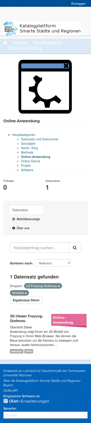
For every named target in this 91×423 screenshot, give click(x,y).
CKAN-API (10, 390)
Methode (27, 152)
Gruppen (20, 42)
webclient (16, 351)
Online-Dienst (30, 161)
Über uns (22, 228)
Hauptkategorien (48, 42)
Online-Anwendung (25, 48)
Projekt (26, 165)
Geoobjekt (28, 143)
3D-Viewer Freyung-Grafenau (26, 318)
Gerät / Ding (29, 148)
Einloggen (78, 3)
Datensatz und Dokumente (39, 139)
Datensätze (20, 210)
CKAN (29, 401)
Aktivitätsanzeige (28, 219)
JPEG (29, 351)
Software (27, 170)
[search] (75, 247)
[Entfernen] (59, 286)
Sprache (9, 408)
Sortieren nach (21, 263)
